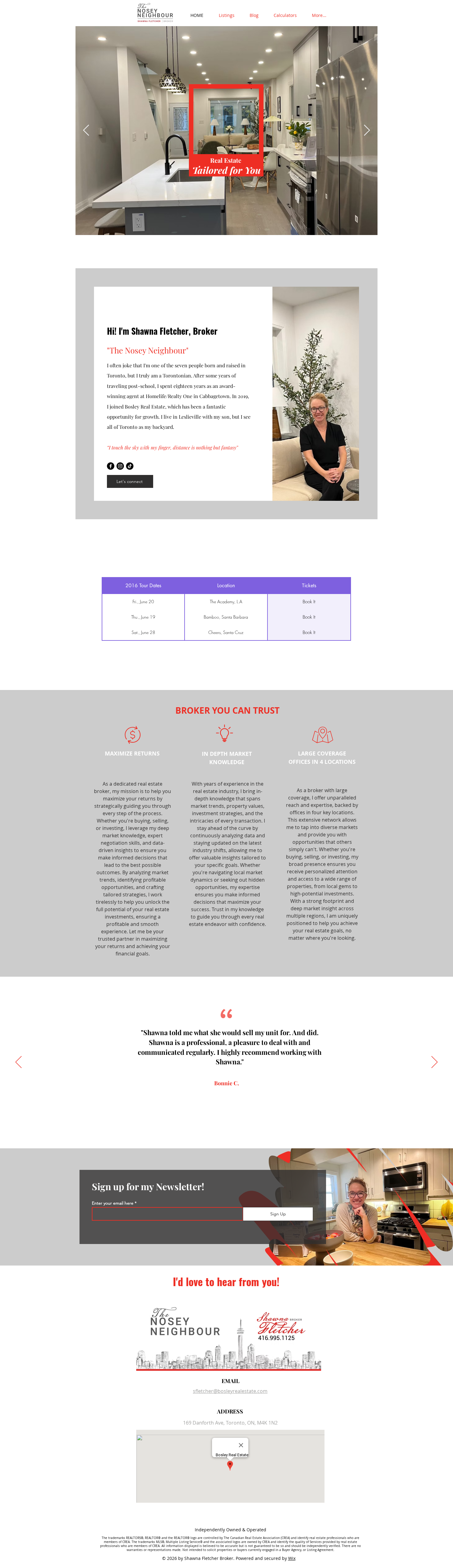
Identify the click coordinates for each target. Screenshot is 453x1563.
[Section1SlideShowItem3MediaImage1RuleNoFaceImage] (230, 1133)
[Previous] (18, 1062)
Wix (292, 1558)
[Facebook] (110, 466)
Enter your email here (112, 1203)
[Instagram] (120, 466)
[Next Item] (366, 131)
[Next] (434, 1062)
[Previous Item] (86, 131)
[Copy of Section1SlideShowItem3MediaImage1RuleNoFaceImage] (235, 1133)
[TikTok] (129, 466)
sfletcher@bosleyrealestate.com (230, 1391)
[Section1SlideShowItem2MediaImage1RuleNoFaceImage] (223, 1133)
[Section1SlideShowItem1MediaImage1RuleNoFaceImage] (218, 1133)
